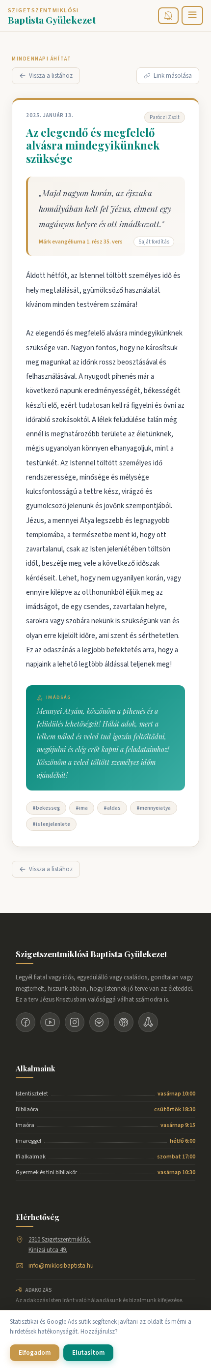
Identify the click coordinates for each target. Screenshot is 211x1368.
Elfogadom (35, 1352)
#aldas (112, 808)
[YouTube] (50, 1022)
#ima (82, 808)
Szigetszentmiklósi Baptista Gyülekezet (91, 953)
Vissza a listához (51, 75)
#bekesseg (46, 808)
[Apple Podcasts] (123, 1022)
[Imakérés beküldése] (148, 1022)
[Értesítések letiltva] (168, 15)
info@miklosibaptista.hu (61, 1265)
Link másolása (173, 75)
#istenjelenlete (51, 824)
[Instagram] (74, 1022)
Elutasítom (88, 1352)
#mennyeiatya (153, 808)
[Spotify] (99, 1022)
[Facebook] (25, 1022)
